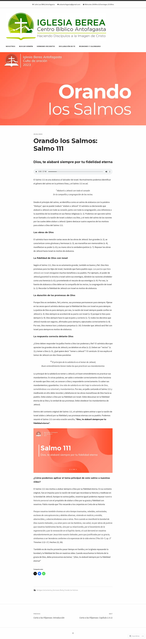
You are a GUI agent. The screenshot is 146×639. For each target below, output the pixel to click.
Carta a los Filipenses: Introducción (48, 616)
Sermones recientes (46, 46)
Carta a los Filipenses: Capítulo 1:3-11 (96, 616)
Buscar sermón (26, 46)
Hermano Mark (58, 590)
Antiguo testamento (44, 590)
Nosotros (10, 46)
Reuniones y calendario (90, 46)
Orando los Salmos (71, 590)
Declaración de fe (67, 46)
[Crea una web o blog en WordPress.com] (73, 633)
